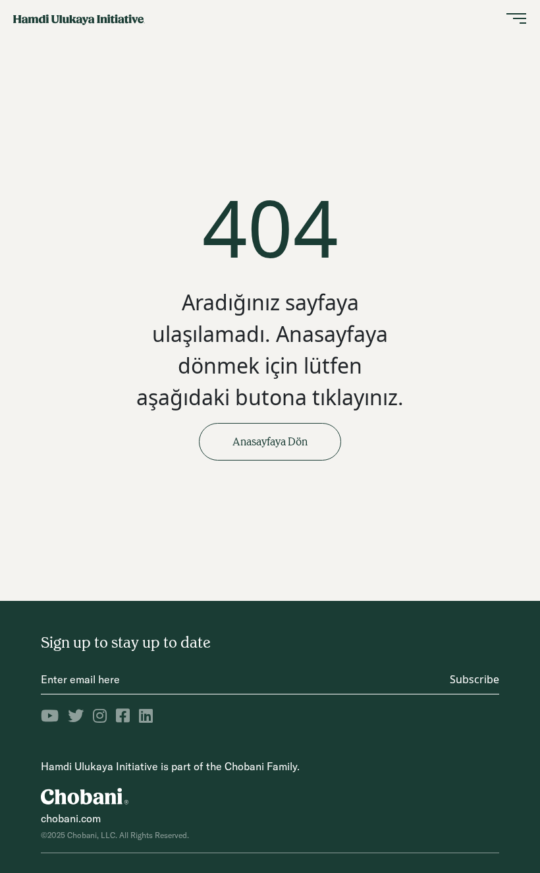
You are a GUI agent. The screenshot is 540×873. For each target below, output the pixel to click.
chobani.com (71, 818)
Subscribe (474, 679)
